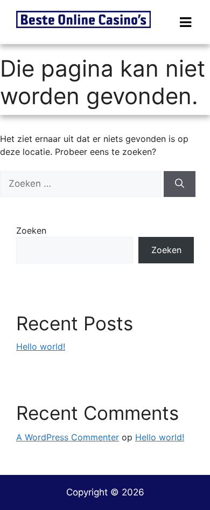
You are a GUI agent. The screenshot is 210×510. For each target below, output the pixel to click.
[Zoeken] (179, 184)
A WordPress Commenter (67, 437)
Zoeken (31, 230)
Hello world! (40, 346)
